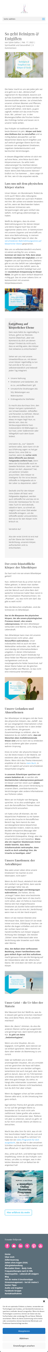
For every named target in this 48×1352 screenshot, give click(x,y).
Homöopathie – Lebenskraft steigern (22, 1274)
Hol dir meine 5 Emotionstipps (19, 1279)
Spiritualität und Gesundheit (17, 45)
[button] (44, 1301)
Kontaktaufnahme (13, 1293)
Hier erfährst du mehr (18, 1212)
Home (7, 1254)
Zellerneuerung (12, 1259)
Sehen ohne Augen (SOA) (16, 1262)
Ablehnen (24, 1338)
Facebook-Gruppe (13, 1290)
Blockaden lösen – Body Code (18, 1268)
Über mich (9, 1257)
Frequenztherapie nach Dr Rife (19, 1271)
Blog (7, 1276)
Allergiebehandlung (14, 1265)
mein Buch (31, 763)
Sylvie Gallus (14, 42)
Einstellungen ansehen (24, 1345)
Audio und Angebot (14, 1288)
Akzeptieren (24, 1331)
